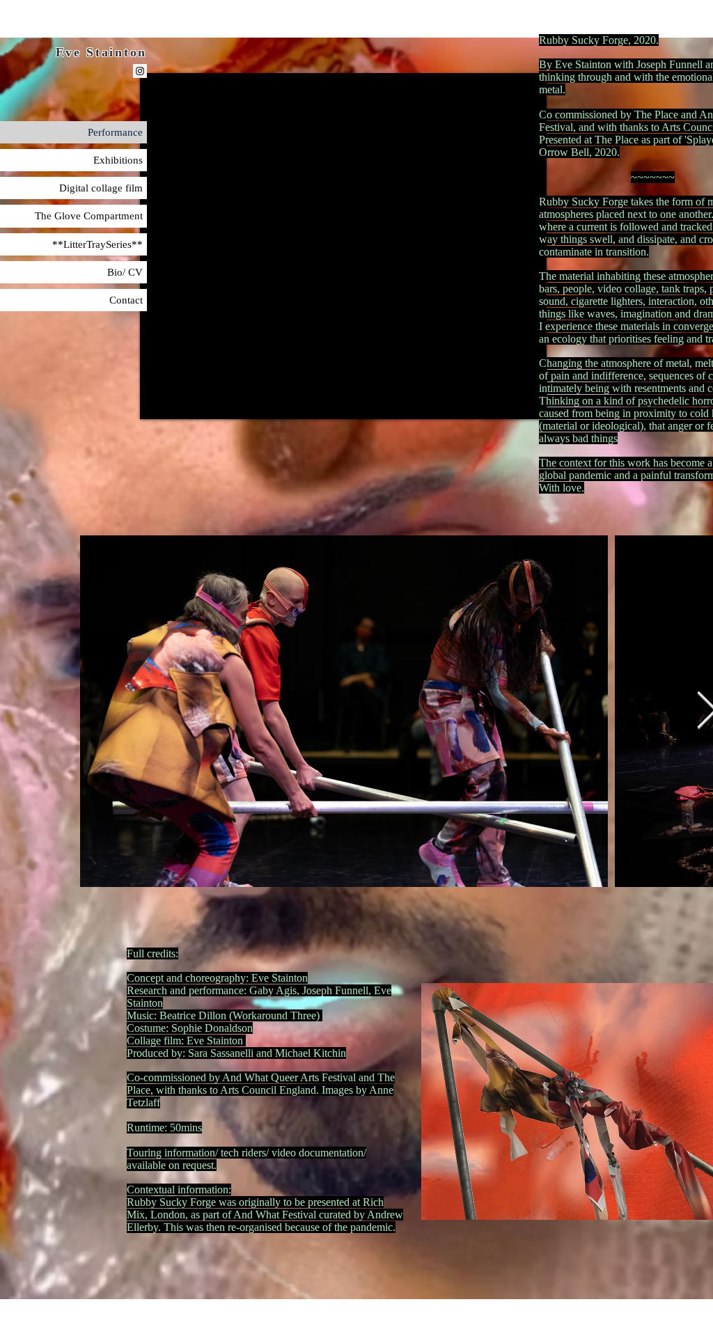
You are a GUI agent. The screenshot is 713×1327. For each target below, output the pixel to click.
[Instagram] (140, 71)
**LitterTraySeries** (97, 244)
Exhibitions (118, 160)
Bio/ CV (125, 272)
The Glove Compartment (89, 215)
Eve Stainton (101, 52)
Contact (126, 300)
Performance (115, 132)
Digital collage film (101, 188)
